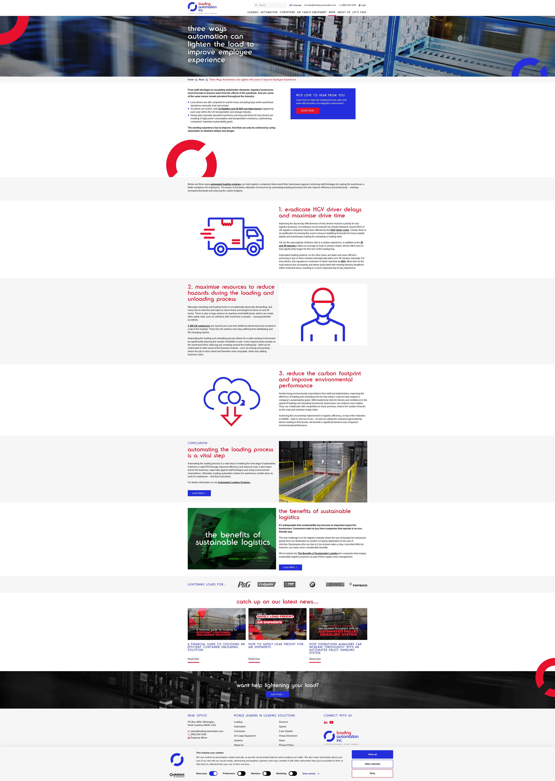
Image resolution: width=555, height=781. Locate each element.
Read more (193, 659)
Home (191, 79)
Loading (253, 12)
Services (283, 722)
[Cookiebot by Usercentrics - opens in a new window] (177, 775)
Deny (372, 773)
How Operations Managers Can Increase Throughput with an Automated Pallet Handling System (335, 648)
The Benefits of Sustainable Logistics (318, 553)
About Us (343, 12)
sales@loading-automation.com (321, 5)
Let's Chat (360, 12)
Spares (282, 726)
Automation (269, 12)
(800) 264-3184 (348, 5)
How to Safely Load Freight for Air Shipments (276, 645)
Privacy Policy (286, 745)
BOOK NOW (307, 110)
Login (363, 5)
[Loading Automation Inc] (203, 8)
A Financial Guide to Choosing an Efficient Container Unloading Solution (216, 647)
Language (296, 5)
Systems (238, 740)
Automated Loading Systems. (234, 482)
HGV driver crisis (340, 230)
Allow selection (372, 764)
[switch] (241, 773)
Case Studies (286, 731)
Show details (309, 773)
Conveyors (287, 12)
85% (343, 261)
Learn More (198, 493)
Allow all (372, 754)
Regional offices (199, 737)
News (332, 12)
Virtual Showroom (288, 736)
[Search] (256, 5)
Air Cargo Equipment (312, 12)
